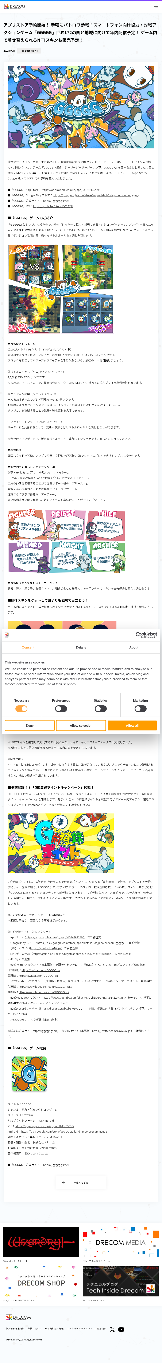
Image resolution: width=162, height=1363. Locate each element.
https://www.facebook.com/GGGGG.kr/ (44, 992)
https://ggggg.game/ (56, 201)
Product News (29, 50)
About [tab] (134, 647)
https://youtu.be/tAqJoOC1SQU (53, 206)
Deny (30, 725)
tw (112, 1329)
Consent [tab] (28, 647)
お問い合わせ (35, 1328)
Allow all (132, 725)
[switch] (61, 708)
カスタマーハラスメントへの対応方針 (87, 1328)
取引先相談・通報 (54, 1328)
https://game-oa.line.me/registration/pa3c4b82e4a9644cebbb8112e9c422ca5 (82, 954)
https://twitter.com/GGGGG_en (38, 976)
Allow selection (81, 725)
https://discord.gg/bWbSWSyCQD (61, 1008)
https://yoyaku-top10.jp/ (45, 948)
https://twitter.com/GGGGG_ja (41, 970)
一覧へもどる (81, 1182)
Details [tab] (81, 647)
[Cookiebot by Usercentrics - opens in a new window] (138, 635)
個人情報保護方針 (15, 1328)
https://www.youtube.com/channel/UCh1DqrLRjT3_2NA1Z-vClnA (84, 997)
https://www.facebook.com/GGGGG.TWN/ (45, 986)
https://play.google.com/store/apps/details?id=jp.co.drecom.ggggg (96, 195)
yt (121, 1329)
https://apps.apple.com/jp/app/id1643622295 (71, 190)
